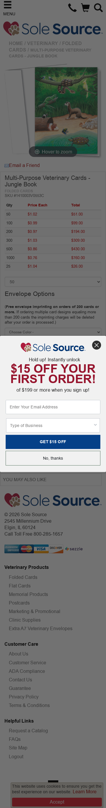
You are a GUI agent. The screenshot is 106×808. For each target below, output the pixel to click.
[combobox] (51, 425)
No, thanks (53, 458)
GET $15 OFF (53, 442)
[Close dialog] (96, 345)
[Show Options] (95, 425)
